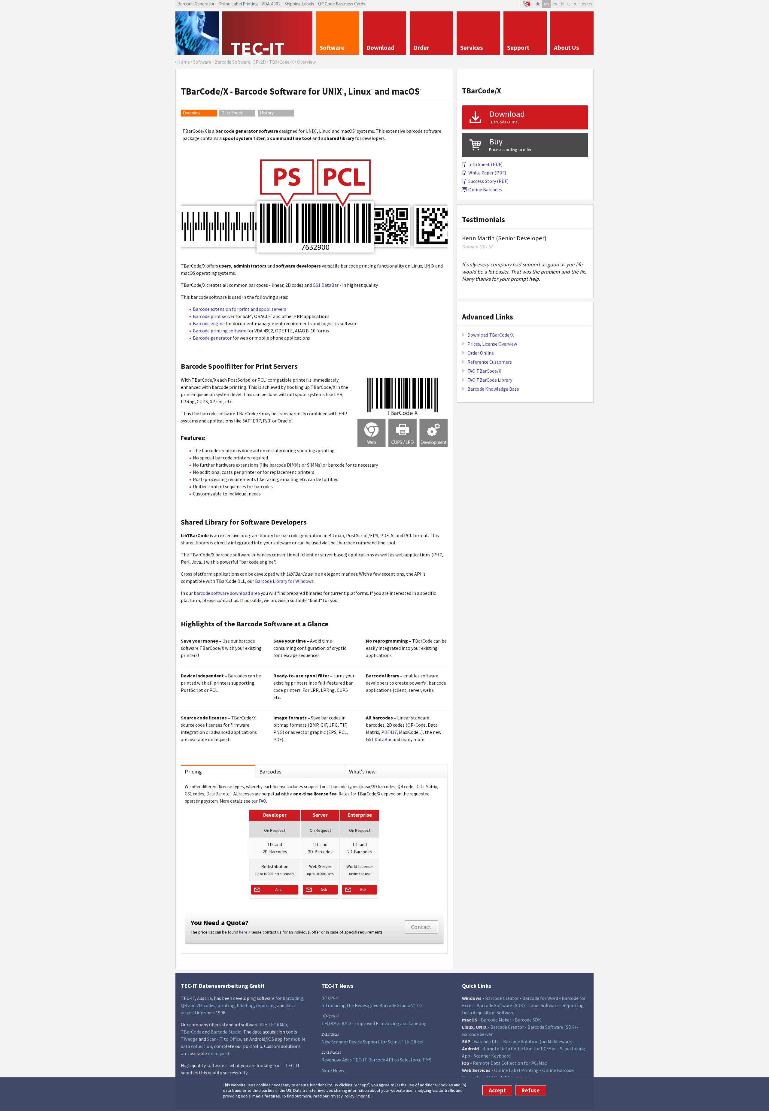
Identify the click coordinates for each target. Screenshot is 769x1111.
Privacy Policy (342, 1096)
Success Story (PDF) (488, 181)
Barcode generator (212, 338)
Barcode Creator (502, 998)
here (243, 932)
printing (226, 1005)
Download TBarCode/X (490, 335)
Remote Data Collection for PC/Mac (519, 1049)
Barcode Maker (496, 1020)
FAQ (262, 801)
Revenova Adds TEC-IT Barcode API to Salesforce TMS (376, 1060)
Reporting (573, 1005)
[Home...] (267, 33)
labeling (245, 1005)
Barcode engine (209, 323)
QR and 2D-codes (198, 1005)
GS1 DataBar (326, 285)
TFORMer (277, 1025)
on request (219, 1053)
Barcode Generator (195, 4)
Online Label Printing (238, 4)
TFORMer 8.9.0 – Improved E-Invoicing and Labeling (374, 1023)
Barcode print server (214, 316)
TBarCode (191, 1032)
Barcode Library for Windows (284, 581)
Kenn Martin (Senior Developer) (504, 238)
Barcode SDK (528, 1020)
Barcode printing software (219, 331)
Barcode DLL (487, 1041)
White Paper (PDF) (487, 173)
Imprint (363, 1096)
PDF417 (389, 732)
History (267, 113)
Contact (421, 927)
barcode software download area (227, 593)
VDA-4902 (271, 4)
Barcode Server (477, 1034)
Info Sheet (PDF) (485, 164)
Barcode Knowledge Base (493, 389)
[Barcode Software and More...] (197, 33)
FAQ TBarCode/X (484, 371)
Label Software (543, 1005)
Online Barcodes (485, 189)
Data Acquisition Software (488, 1013)
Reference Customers (489, 362)
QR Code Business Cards (341, 4)
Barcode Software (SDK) (500, 1005)
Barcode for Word (540, 998)
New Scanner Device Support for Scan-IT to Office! (372, 1042)
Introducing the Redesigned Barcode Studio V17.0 (371, 1005)
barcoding (293, 998)
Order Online (480, 353)
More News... (334, 1070)
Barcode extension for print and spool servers (239, 309)
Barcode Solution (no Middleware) (538, 1041)
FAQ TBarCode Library (489, 380)
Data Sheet (232, 113)
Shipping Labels (299, 4)
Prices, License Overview (492, 344)
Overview (192, 113)
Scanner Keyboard (492, 1056)
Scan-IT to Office (224, 1039)
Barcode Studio (226, 1032)
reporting (266, 1005)
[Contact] (526, 4)
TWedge (189, 1039)
